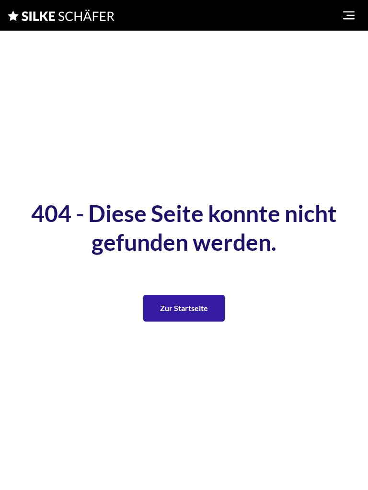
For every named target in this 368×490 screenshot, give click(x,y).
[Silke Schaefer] (61, 15)
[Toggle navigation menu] (348, 15)
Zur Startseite (184, 307)
